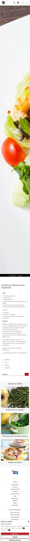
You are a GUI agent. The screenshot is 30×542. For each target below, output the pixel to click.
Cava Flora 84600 (15, 489)
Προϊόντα (15, 487)
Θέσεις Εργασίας (15, 517)
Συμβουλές (7, 367)
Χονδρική (15, 500)
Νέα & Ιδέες (13, 275)
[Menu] (26, 2)
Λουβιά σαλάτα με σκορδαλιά (15, 410)
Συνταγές (20, 275)
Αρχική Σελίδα (15, 484)
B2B (15, 496)
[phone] (14, 3)
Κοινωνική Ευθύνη (15, 514)
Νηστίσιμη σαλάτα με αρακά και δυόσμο (15, 436)
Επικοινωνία (15, 519)
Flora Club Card (15, 493)
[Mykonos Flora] (3, 3)
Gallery (15, 503)
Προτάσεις (7, 359)
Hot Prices (15, 491)
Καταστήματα (15, 498)
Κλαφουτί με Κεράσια (15, 462)
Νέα (6, 362)
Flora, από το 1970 (15, 512)
